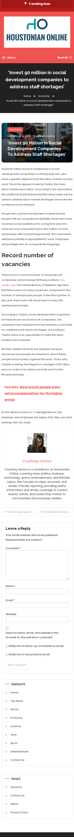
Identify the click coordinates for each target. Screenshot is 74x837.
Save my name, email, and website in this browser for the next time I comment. (32, 635)
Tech (13, 735)
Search (62, 57)
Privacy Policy (19, 812)
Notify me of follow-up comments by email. (36, 646)
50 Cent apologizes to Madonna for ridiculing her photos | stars (21, 512)
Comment (13, 548)
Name (10, 586)
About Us (16, 787)
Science (15, 726)
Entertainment (19, 751)
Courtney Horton (44, 136)
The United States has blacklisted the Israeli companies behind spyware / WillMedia (57, 512)
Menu (11, 58)
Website (11, 614)
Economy (15, 129)
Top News (16, 701)
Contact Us (17, 760)
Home (14, 692)
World (14, 709)
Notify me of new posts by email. (29, 654)
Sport (13, 743)
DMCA (14, 804)
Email (10, 600)
